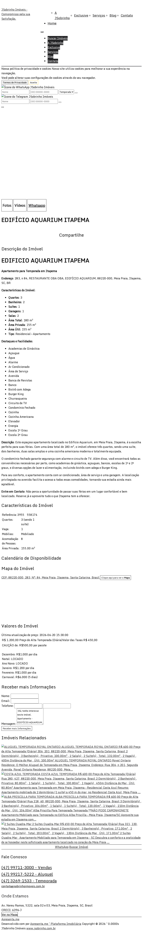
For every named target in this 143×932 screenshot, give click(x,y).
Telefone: (7, 705)
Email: (5, 701)
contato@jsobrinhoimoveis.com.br (23, 886)
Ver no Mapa (10, 914)
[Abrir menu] (42, 31)
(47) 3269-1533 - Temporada (29, 880)
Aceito (33, 82)
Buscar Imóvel (78, 847)
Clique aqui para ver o (115, 578)
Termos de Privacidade (15, 82)
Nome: (5, 696)
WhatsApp (62, 847)
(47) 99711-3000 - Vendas (26, 867)
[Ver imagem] (71, 110)
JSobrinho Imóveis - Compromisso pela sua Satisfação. (15, 14)
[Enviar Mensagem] (60, 102)
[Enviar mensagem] (76, 92)
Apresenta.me (10, 919)
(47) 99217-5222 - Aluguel (27, 874)
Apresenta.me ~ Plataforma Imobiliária (55, 924)
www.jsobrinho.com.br (41, 928)
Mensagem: (8, 723)
